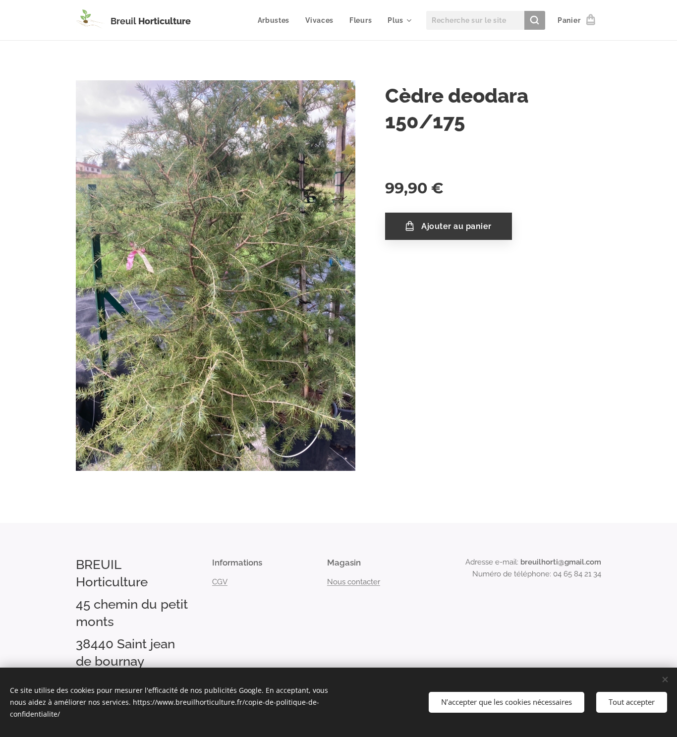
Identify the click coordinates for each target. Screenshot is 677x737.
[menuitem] (276, 20)
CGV (219, 581)
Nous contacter (353, 581)
